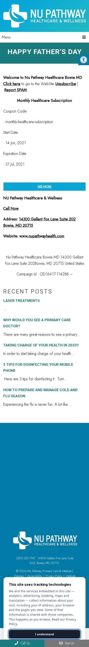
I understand (44, 634)
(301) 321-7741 (25, 558)
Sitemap (19, 576)
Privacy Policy (54, 576)
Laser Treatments (21, 300)
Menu (6, 37)
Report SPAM (15, 90)
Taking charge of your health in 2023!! (41, 345)
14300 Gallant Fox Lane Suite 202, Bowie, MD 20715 (51, 560)
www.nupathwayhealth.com (41, 236)
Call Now (11, 208)
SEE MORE (44, 186)
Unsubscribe (65, 84)
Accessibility (34, 576)
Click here (11, 84)
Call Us (24, 643)
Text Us (69, 643)
